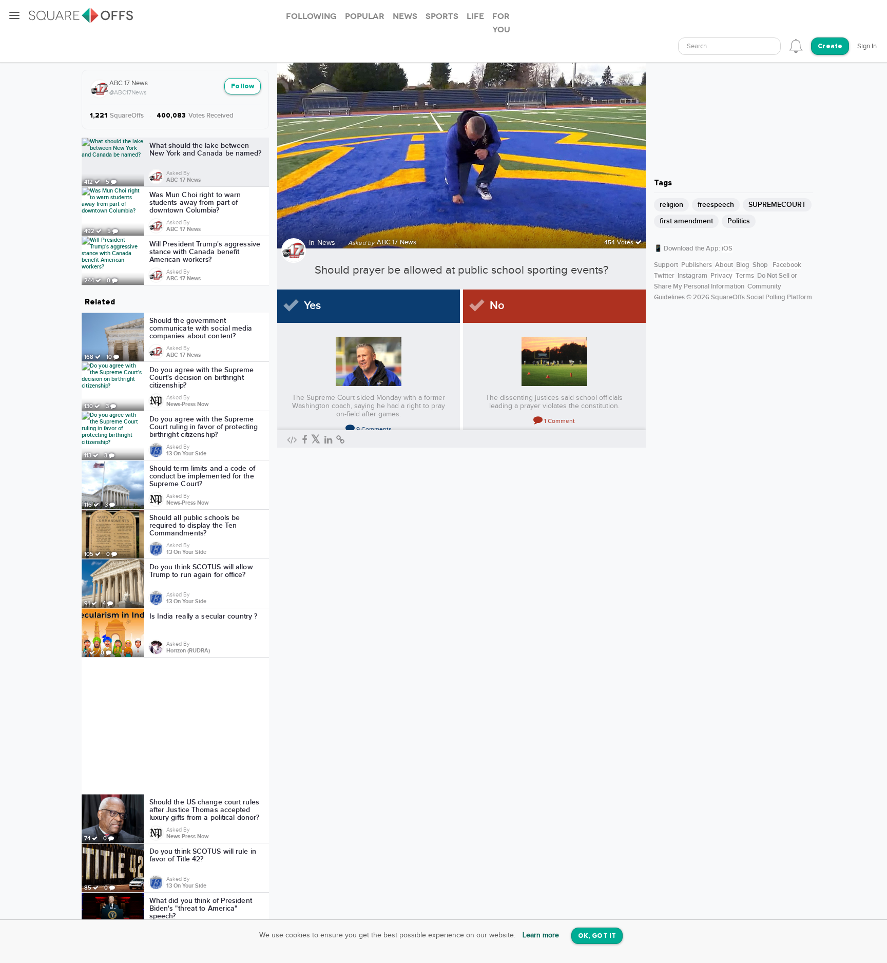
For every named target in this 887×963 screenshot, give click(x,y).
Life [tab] (475, 16)
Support (666, 265)
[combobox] (729, 46)
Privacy (721, 276)
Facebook (787, 265)
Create (830, 46)
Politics (738, 221)
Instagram (692, 276)
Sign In (867, 46)
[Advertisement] (176, 726)
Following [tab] (311, 16)
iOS (727, 248)
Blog (742, 265)
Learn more (541, 935)
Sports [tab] (442, 16)
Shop (760, 265)
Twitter (664, 276)
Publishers (696, 265)
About (724, 265)
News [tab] (405, 16)
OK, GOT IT (597, 936)
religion (671, 204)
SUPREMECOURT (777, 204)
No (497, 306)
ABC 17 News (128, 83)
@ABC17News (128, 92)
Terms (745, 276)
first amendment (686, 221)
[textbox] (729, 46)
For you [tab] (501, 23)
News (326, 243)
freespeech (716, 204)
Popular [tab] (364, 16)
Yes (312, 306)
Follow (242, 86)
